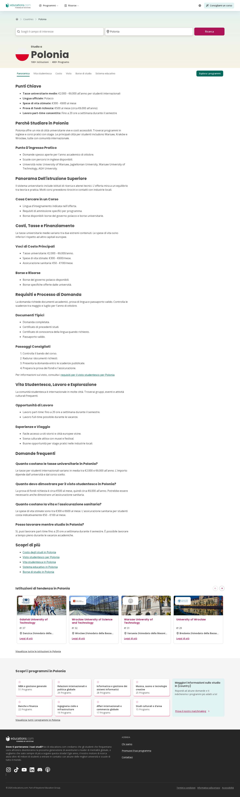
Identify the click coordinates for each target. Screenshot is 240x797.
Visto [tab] (69, 73)
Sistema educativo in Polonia (40, 567)
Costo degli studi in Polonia (39, 552)
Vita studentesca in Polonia (39, 562)
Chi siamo (127, 744)
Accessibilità (228, 787)
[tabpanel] (120, 329)
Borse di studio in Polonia (38, 572)
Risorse (72, 5)
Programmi (49, 5)
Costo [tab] (59, 73)
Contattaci (127, 757)
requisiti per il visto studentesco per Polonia (87, 375)
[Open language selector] (200, 5)
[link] (42, 19)
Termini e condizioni (185, 787)
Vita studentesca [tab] (42, 73)
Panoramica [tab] (23, 73)
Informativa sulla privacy (208, 787)
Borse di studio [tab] (83, 73)
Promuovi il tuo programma (136, 750)
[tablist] (120, 73)
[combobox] (58, 31)
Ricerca (209, 31)
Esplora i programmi (210, 73)
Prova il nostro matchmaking (190, 711)
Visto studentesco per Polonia (41, 557)
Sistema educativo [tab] (105, 73)
